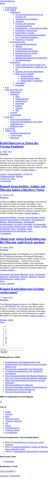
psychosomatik (39, 224)
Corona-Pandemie (14, 174)
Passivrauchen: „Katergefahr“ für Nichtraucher (24, 369)
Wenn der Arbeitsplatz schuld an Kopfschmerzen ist (26, 387)
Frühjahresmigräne (7, 176)
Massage (24, 277)
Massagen (33, 277)
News (12, 179)
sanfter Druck (19, 279)
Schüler (37, 227)
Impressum (4, 476)
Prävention (9, 461)
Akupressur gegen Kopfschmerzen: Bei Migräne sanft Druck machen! (23, 240)
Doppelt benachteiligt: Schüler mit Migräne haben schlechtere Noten (22, 188)
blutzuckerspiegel (12, 419)
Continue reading (28, 170)
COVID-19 (27, 174)
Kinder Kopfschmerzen (9, 220)
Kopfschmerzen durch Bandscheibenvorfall (22, 362)
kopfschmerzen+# (12, 428)
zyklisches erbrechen (13, 421)
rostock (8, 426)
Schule (30, 227)
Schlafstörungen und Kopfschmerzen (20, 389)
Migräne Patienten (12, 304)
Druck (31, 274)
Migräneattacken (6, 279)
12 (6, 342)
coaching (8, 414)
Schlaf (10, 320)
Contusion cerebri (12, 430)
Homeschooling (32, 217)
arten (7, 416)
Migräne (19, 176)
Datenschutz (15, 476)
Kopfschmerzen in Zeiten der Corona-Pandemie (19, 144)
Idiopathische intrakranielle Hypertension (31, 451)
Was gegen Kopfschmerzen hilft (18, 392)
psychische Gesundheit (23, 224)
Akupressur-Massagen (19, 274)
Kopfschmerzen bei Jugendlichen (13, 231)
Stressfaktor (21, 229)
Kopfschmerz (25, 220)
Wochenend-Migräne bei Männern (19, 385)
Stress (13, 229)
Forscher (21, 217)
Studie (29, 229)
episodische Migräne (8, 217)
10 (6, 338)
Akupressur (4, 274)
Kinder (42, 217)
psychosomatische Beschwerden (13, 227)
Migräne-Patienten (15, 222)
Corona (3, 174)
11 (6, 340)
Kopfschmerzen (38, 220)
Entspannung (14, 277)
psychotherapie (11, 432)
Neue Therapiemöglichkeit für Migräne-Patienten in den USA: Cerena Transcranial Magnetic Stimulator (26, 377)
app (6, 423)
